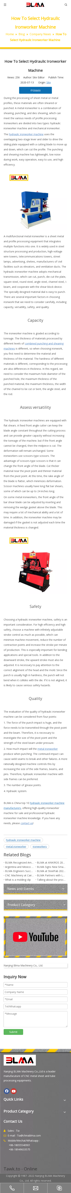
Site (48, 82)
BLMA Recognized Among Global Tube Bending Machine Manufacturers (19, 862)
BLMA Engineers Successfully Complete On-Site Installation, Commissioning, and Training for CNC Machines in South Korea (19, 871)
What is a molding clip (18, 879)
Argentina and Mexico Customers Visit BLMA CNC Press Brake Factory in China (19, 867)
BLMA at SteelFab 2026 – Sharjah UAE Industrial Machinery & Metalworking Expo (51, 871)
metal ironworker (16, 846)
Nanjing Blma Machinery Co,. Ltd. (23, 965)
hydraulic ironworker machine (23, 840)
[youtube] (35, 937)
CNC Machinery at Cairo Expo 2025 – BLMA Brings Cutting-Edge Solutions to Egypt (19, 875)
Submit (13, 1032)
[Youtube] (14, 1091)
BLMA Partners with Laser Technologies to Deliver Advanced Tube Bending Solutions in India (51, 875)
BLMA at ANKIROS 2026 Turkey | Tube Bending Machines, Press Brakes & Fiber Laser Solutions (51, 862)
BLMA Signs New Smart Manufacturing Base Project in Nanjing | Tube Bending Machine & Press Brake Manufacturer (51, 867)
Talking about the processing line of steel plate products (51, 879)
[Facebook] (7, 1091)
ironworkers (40, 846)
